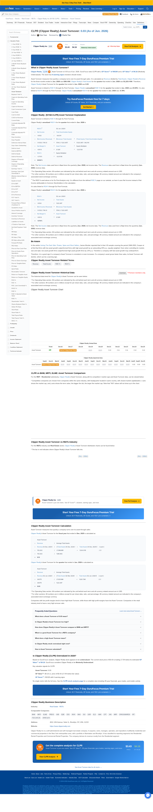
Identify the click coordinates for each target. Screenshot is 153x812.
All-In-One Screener (116, 774)
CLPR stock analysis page (73, 681)
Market (54, 9)
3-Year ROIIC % (16, 47)
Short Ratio (15, 310)
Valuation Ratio (14, 41)
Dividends (13, 335)
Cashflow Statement (16, 347)
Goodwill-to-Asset (17, 208)
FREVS (51, 714)
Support (140, 9)
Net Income (40, 132)
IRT (133, 714)
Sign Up (122, 9)
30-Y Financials (20, 22)
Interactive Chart (66, 22)
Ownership (112, 22)
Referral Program (76, 774)
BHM (33, 714)
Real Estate (25, 18)
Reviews (86, 9)
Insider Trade (50, 777)
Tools (71, 9)
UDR (89, 714)
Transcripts (82, 22)
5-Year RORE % (16, 58)
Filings (75, 22)
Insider (57, 22)
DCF (34, 22)
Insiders (46, 9)
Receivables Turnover (18, 272)
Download (122, 273)
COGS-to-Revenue (17, 117)
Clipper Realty (36, 71)
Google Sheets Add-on (122, 777)
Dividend (41, 22)
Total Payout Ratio (17, 315)
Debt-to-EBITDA (16, 151)
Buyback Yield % (17, 94)
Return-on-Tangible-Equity (20, 277)
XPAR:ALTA (46, 718)
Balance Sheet (14, 343)
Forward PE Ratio (17, 243)
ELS (94, 714)
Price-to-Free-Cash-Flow (19, 248)
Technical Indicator (16, 351)
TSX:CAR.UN (36, 718)
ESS (68, 714)
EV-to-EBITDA (16, 186)
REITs (33, 18)
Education (131, 9)
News (63, 9)
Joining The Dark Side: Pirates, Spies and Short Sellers (59, 245)
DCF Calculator (83, 777)
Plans (103, 777)
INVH (73, 714)
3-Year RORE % (16, 55)
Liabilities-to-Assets (17, 221)
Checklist (128, 22)
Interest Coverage (17, 213)
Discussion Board (94, 777)
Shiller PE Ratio (16, 307)
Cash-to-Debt (16, 115)
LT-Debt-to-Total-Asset (18, 224)
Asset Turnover (75, 18)
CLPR (46, 72)
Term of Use (48, 774)
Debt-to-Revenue (17, 156)
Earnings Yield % (17, 169)
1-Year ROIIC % (16, 44)
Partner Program (88, 774)
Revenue (107, 79)
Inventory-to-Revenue (18, 219)
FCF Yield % (15, 197)
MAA (79, 714)
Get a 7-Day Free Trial (68, 350)
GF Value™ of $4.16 (130, 71)
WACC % (14, 321)
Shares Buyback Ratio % (19, 304)
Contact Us (101, 774)
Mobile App (66, 774)
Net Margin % (41, 146)
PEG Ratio (15, 246)
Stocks (17, 18)
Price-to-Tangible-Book (19, 263)
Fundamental (14, 37)
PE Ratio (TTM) (16, 237)
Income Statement (15, 339)
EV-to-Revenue (16, 195)
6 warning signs (58, 75)
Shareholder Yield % (18, 301)
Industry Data (73, 777)
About (37, 774)
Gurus (36, 9)
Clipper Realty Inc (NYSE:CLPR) (48, 18)
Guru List (34, 777)
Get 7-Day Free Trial (110, 14)
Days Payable (16, 140)
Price (11, 331)
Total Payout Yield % (18, 318)
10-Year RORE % (17, 61)
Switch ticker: (127, 27)
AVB (57, 714)
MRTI (39, 714)
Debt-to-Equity (16, 154)
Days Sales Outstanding (19, 145)
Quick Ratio (15, 269)
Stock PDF (103, 22)
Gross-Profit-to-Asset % (19, 210)
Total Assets (122, 79)
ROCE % (14, 288)
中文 (107, 774)
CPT (105, 714)
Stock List (27, 777)
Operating (120, 22)
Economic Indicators (61, 777)
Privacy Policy (57, 774)
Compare (96, 22)
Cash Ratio (15, 112)
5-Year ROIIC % (16, 50)
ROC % (14, 283)
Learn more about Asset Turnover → (131, 611)
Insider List (41, 777)
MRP (115, 714)
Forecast (29, 22)
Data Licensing (96, 9)
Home (17, 9)
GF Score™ (39, 677)
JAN (110, 714)
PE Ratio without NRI (18, 240)
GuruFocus (9, 18)
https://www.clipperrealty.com (60, 726)
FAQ (96, 774)
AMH (99, 714)
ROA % (14, 280)
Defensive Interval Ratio (19, 143)
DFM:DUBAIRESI (124, 714)
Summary (10, 22)
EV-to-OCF (15, 189)
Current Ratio (16, 120)
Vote (134, 22)
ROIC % (14, 298)
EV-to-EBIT (15, 183)
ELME (45, 714)
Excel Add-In (110, 777)
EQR (62, 714)
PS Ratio (14, 266)
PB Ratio (14, 232)
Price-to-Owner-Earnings (19, 260)
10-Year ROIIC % (17, 52)
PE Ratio (14, 234)
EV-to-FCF (15, 192)
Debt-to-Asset (16, 148)
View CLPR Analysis (47, 757)
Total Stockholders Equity (64, 132)
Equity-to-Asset (16, 181)
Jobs (41, 774)
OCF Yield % (15, 200)
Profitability (13, 324)
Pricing (78, 9)
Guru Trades (49, 22)
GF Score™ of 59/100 (110, 71)
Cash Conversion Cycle (19, 109)
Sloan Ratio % (16, 312)
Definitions (64, 18)
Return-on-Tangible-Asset (19, 274)
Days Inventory (16, 137)
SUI (84, 714)
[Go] (145, 27)
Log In (114, 9)
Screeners (27, 9)
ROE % (14, 291)
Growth (12, 327)
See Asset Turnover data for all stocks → (88, 767)
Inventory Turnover (17, 216)
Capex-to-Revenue (17, 106)
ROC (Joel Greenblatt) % (19, 285)
